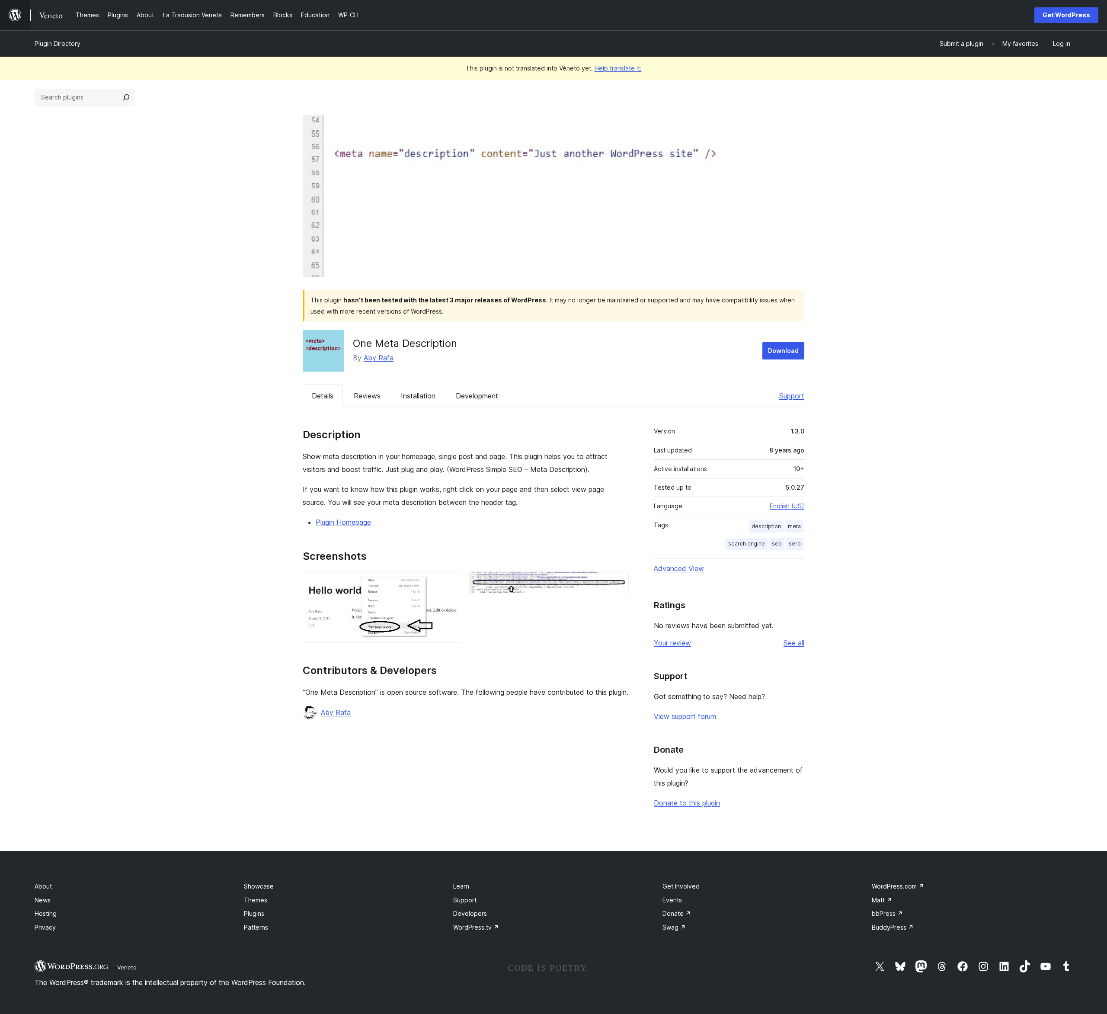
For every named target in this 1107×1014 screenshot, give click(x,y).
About (43, 886)
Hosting (46, 913)
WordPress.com (898, 886)
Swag (674, 927)
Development (477, 395)
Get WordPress (1066, 15)
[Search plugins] (126, 97)
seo (777, 543)
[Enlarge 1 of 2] (450, 583)
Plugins (254, 913)
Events (672, 900)
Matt (882, 900)
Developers (470, 913)
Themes (255, 900)
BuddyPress (893, 927)
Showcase (259, 886)
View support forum (685, 716)
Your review (672, 643)
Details (322, 395)
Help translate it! (618, 68)
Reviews (367, 395)
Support (791, 395)
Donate (676, 913)
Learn (461, 886)
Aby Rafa (379, 357)
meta (794, 526)
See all (794, 643)
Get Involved (681, 886)
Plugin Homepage (343, 522)
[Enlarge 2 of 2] (617, 583)
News (43, 900)
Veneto (127, 967)
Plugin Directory (57, 43)
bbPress (887, 913)
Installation (418, 395)
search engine (746, 543)
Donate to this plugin (687, 803)
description (766, 526)
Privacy (45, 927)
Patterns (256, 927)
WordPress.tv (476, 927)
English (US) (787, 506)
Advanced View (679, 568)
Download (783, 350)
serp (795, 543)
